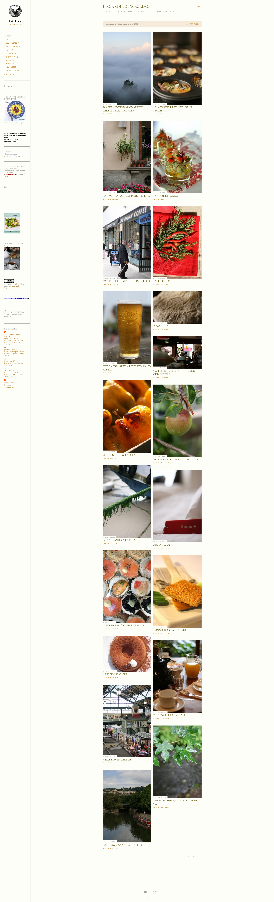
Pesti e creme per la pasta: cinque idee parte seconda (14, 353)
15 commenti (114, 284)
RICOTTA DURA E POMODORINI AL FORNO (14, 373)
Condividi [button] (106, 114)
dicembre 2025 (12, 43)
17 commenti (114, 848)
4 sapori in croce (165, 281)
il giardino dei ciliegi (126, 6)
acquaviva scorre (10, 382)
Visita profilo (15, 25)
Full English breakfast (169, 715)
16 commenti (114, 373)
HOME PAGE (108, 12)
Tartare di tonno (165, 195)
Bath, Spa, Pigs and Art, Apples (123, 844)
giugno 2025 (11, 57)
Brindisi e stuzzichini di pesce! (124, 625)
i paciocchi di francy (11, 361)
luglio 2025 (11, 53)
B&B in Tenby (161, 544)
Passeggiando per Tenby (119, 540)
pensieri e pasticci (10, 350)
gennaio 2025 (12, 70)
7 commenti (164, 284)
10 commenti (114, 199)
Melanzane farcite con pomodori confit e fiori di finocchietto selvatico (13, 340)
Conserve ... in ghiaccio (119, 455)
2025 (7, 40)
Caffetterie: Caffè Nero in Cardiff (126, 281)
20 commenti (114, 543)
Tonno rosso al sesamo (169, 630)
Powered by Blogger (154, 892)
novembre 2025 (13, 46)
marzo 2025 (11, 64)
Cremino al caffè (115, 674)
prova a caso (9, 384)
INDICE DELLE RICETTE (130, 12)
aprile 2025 (11, 60)
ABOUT (117, 12)
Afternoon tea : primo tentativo (176, 459)
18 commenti (165, 114)
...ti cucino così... (10, 371)
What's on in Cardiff (117, 759)
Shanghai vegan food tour (14, 363)
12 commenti (165, 548)
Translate (21, 156)
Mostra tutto (193, 24)
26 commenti (114, 114)
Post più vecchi (194, 857)
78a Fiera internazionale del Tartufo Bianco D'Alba (123, 109)
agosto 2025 (11, 50)
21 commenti (165, 463)
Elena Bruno (15, 20)
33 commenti (165, 377)
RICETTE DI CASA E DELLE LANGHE (155, 12)
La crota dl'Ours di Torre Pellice (126, 195)
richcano (159, 896)
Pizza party (160, 326)
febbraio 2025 (12, 67)
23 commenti (165, 329)
